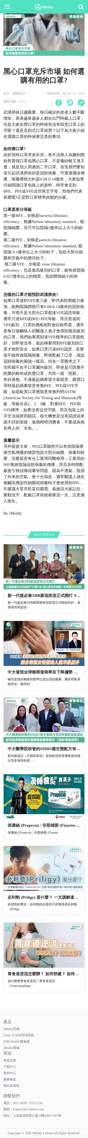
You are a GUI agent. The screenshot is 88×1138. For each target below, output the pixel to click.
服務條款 (9, 1079)
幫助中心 (9, 1073)
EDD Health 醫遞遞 (16, 1041)
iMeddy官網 (11, 1029)
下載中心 (9, 1066)
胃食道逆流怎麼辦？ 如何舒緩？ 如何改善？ (47, 974)
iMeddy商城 (11, 1048)
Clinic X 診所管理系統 (18, 1035)
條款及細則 (11, 1085)
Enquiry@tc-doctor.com (28, 1109)
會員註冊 (9, 1060)
